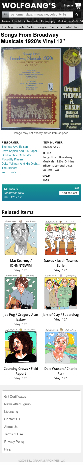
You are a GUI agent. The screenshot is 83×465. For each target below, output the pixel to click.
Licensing (11, 411)
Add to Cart (69, 193)
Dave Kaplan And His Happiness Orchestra (21, 151)
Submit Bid (56, 27)
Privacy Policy (14, 441)
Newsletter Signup (17, 404)
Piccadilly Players (13, 159)
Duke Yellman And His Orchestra (21, 163)
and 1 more (9, 172)
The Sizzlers (9, 168)
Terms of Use (13, 434)
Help (7, 449)
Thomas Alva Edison (15, 147)
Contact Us (12, 419)
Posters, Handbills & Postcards (20, 21)
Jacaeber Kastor (24, 27)
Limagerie (42, 27)
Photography (48, 21)
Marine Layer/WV (68, 21)
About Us (11, 426)
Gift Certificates (15, 396)
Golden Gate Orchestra (16, 155)
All (5, 14)
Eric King (7, 27)
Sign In (68, 5)
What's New (72, 27)
